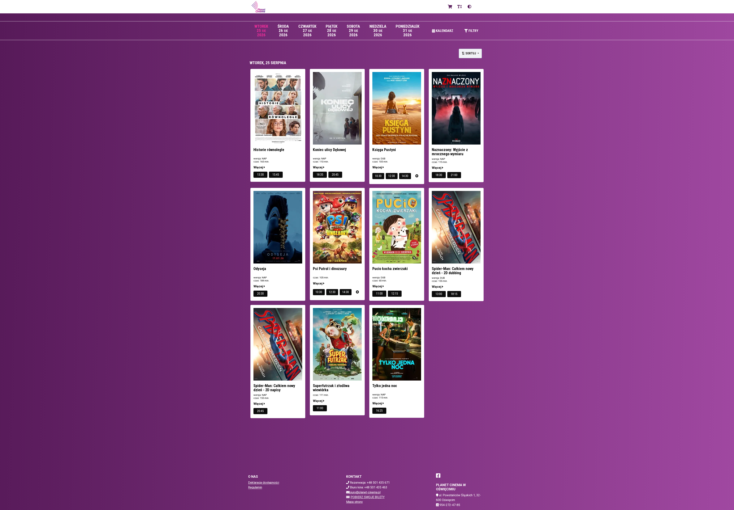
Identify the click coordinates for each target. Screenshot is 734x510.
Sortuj (471, 53)
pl (479, 6)
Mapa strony (354, 502)
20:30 (260, 293)
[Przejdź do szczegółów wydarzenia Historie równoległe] (277, 108)
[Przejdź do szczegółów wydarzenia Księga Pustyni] (396, 108)
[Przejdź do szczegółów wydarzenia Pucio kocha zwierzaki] (396, 227)
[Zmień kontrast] (469, 6)
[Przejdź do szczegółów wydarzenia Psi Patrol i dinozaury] (337, 227)
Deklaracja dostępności (263, 482)
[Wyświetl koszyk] (450, 6)
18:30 (438, 175)
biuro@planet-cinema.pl (365, 492)
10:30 (378, 176)
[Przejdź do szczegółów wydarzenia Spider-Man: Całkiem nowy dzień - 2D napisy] (277, 344)
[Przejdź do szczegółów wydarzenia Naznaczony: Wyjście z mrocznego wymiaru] (456, 108)
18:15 (454, 294)
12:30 (391, 176)
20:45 (335, 174)
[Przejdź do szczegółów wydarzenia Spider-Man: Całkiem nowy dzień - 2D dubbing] (456, 227)
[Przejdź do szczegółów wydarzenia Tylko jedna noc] (396, 344)
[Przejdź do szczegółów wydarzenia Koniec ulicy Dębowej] (337, 108)
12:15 (394, 293)
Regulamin (255, 487)
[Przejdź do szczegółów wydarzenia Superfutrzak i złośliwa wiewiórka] (337, 344)
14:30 (405, 176)
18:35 (320, 174)
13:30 (260, 174)
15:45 (275, 174)
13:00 (438, 294)
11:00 (379, 293)
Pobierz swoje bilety (368, 497)
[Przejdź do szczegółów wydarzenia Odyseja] (277, 227)
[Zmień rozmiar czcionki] (459, 6)
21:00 (454, 175)
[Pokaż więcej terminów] (417, 176)
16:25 (379, 410)
